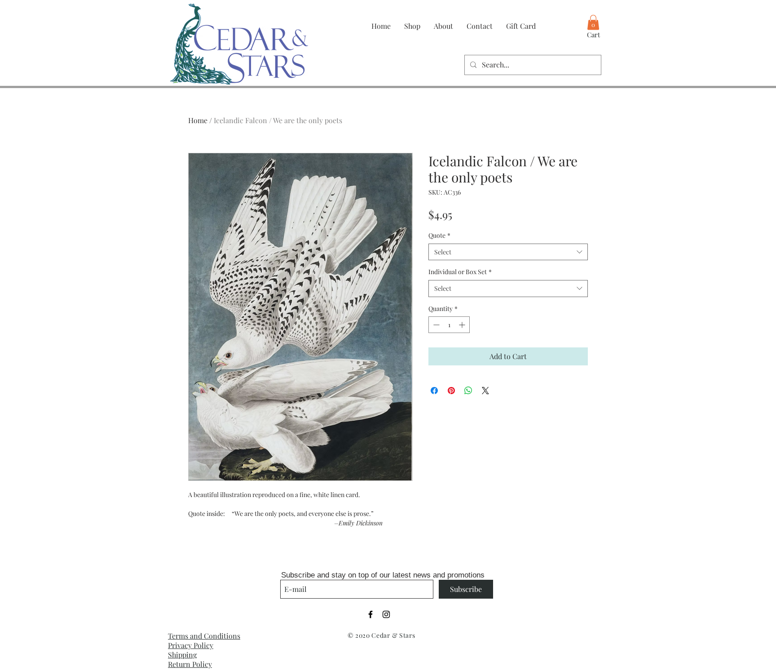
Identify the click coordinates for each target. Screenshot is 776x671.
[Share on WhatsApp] (468, 390)
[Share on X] (485, 390)
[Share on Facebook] (434, 390)
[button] (593, 22)
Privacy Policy (190, 645)
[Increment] (462, 325)
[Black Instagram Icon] (386, 614)
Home (197, 120)
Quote (439, 235)
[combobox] (508, 252)
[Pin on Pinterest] (451, 390)
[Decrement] (435, 325)
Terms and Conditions (204, 635)
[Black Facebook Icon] (370, 614)
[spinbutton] (449, 325)
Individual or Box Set (460, 271)
